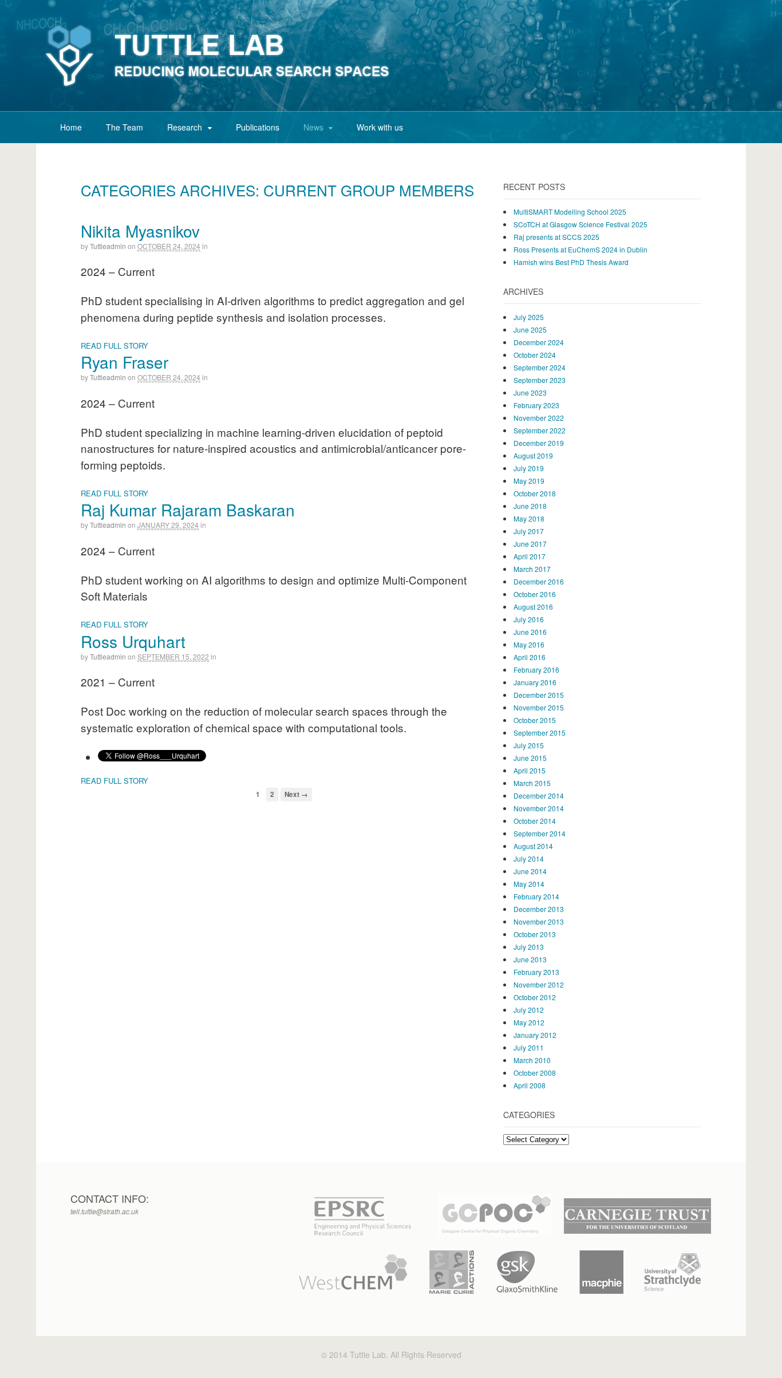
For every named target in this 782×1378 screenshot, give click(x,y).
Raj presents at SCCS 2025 (556, 237)
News (313, 127)
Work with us (380, 127)
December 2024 (539, 342)
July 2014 (529, 858)
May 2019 (529, 480)
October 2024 (535, 355)
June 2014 (530, 871)
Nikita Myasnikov (140, 230)
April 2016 (530, 657)
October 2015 (535, 720)
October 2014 (535, 821)
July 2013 (529, 946)
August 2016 (533, 606)
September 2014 (540, 833)
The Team (124, 127)
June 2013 (530, 959)
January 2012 (535, 1035)
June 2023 (530, 392)
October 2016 (535, 594)
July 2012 (529, 1009)
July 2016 (529, 619)
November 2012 (539, 984)
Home (71, 127)
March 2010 (532, 1060)
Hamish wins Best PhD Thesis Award (571, 262)
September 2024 (540, 367)
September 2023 (540, 380)
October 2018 (535, 493)
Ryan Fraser (124, 361)
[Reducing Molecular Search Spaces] (218, 87)
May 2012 (529, 1022)
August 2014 (533, 846)
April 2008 (530, 1085)
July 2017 (529, 531)
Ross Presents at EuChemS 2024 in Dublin (580, 249)
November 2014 (539, 808)
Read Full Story (114, 345)
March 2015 (532, 783)
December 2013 (539, 909)
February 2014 (536, 896)
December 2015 (539, 695)
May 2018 (529, 518)
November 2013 (539, 921)
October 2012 (535, 997)
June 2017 (530, 543)
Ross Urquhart (133, 641)
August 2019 (533, 455)
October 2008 (535, 1072)
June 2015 (530, 758)
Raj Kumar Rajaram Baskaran (188, 509)
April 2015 (530, 770)
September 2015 (540, 732)
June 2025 (530, 329)
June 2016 (530, 632)
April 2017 (530, 556)
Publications (257, 127)
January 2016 (535, 682)
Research (184, 127)
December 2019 (539, 443)
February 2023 (536, 405)
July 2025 (529, 317)
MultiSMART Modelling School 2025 (570, 211)
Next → (296, 794)
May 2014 (529, 884)
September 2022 (540, 430)
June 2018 (530, 506)
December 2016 (539, 581)
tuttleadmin (108, 246)
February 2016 (536, 669)
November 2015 (539, 707)
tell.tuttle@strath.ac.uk (104, 1211)
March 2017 (532, 569)
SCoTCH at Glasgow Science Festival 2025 (580, 224)
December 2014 (539, 795)
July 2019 (529, 468)
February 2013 (536, 972)
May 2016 (529, 644)
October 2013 (535, 934)
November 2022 (539, 418)
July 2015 (529, 745)
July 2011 (529, 1047)
